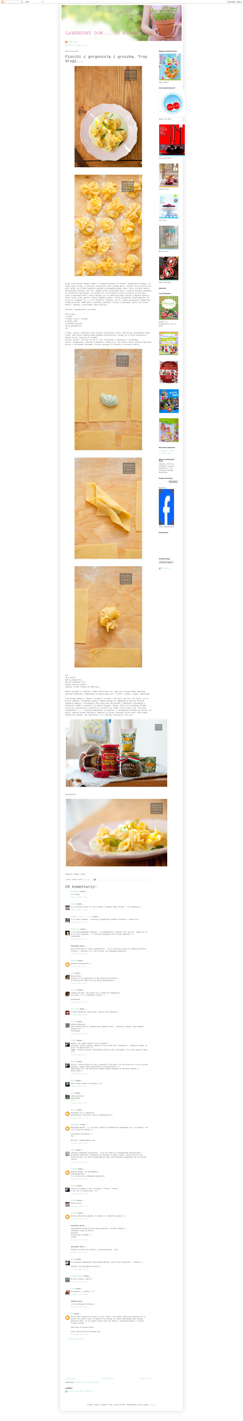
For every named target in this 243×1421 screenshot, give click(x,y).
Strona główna (108, 1379)
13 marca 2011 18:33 (79, 1252)
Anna (72, 973)
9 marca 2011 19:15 (79, 966)
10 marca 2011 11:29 (79, 1179)
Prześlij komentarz (76, 1339)
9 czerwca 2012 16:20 (80, 1334)
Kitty (73, 1259)
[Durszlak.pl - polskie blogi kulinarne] (165, 568)
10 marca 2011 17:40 (79, 1206)
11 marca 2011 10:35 (79, 1219)
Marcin (73, 1022)
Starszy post (145, 1379)
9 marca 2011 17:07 (79, 922)
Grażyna (74, 1213)
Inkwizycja (75, 929)
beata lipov (72, 42)
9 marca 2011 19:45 (79, 1002)
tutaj (79, 710)
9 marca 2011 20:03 (79, 1015)
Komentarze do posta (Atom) (87, 1382)
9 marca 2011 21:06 (79, 1074)
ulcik (73, 1289)
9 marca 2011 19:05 (79, 954)
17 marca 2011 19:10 (79, 1269)
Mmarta (73, 1110)
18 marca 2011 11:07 (79, 1282)
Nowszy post (71, 1379)
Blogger (152, 1405)
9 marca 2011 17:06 (79, 910)
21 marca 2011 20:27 (79, 1307)
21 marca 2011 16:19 (79, 1294)
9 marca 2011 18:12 (79, 939)
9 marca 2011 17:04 (79, 897)
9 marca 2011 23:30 (79, 1103)
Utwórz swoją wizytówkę (166, 526)
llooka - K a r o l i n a (81, 917)
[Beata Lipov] (166, 525)
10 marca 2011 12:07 (79, 1194)
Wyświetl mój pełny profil (76, 45)
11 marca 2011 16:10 (79, 1240)
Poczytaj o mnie (167, 451)
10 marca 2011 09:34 (79, 1118)
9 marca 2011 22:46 (79, 1086)
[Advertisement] (108, 1359)
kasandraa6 (75, 891)
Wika (72, 1093)
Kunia (73, 1081)
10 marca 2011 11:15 (79, 1162)
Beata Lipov (162, 487)
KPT (72, 1314)
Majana (73, 1040)
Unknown (74, 961)
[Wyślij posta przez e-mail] (95, 879)
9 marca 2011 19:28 (79, 983)
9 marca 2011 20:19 (79, 1034)
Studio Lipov (166, 453)
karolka (74, 990)
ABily (73, 1150)
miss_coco (75, 1009)
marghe (73, 904)
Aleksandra (75, 1125)
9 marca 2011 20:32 (79, 1055)
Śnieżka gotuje (77, 1276)
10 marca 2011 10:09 (79, 1143)
